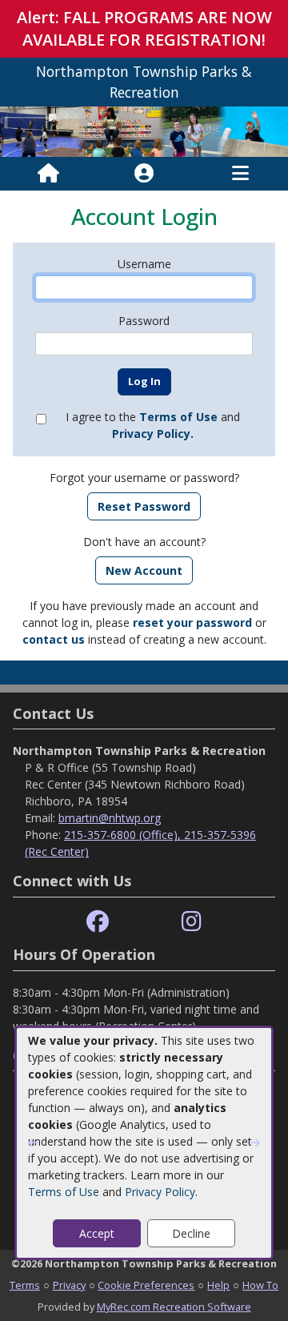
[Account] (144, 174)
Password (144, 320)
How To (260, 1285)
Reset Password (144, 506)
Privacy (69, 1285)
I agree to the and (153, 425)
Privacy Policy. (153, 433)
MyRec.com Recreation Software (174, 1306)
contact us (53, 639)
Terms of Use (63, 1191)
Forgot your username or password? (144, 477)
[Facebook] (97, 922)
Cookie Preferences (146, 1285)
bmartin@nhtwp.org (109, 817)
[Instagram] (192, 922)
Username (144, 263)
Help (218, 1285)
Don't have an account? (144, 541)
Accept (96, 1233)
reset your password (192, 622)
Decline (191, 1233)
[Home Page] (48, 174)
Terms (25, 1285)
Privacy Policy (160, 1191)
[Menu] (240, 174)
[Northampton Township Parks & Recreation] (144, 130)
